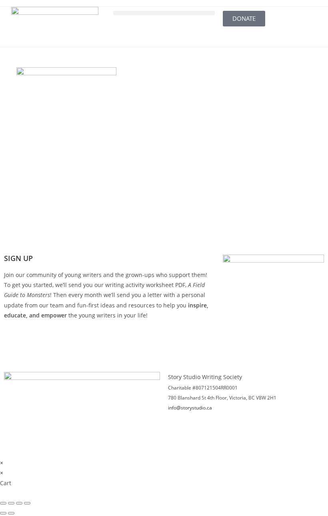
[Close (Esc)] (27, 503)
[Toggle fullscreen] (11, 503)
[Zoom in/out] (3, 503)
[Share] (19, 503)
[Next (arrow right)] (11, 513)
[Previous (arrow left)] (3, 513)
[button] (163, 13)
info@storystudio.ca (190, 407)
